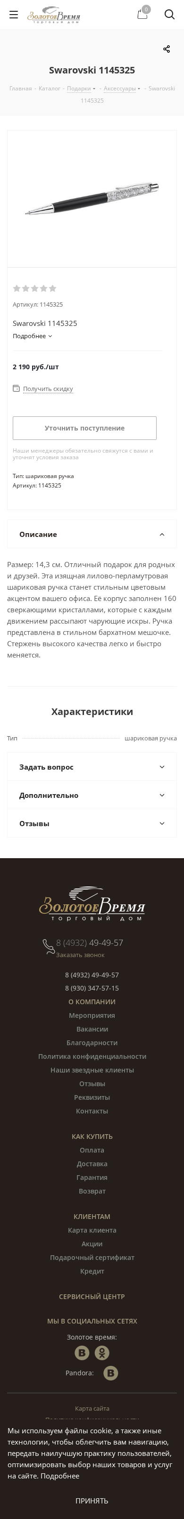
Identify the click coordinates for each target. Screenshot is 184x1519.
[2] (26, 288)
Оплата (92, 1149)
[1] (17, 288)
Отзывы (92, 1083)
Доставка (92, 1163)
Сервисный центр (92, 1296)
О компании (92, 1001)
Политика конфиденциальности (92, 1056)
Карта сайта (92, 1408)
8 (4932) (89, 942)
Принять (92, 1500)
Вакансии (92, 1028)
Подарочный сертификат (92, 1257)
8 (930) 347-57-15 (92, 987)
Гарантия (92, 1177)
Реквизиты (92, 1097)
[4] (44, 288)
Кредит (92, 1271)
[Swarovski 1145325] (92, 198)
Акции (92, 1243)
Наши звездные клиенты (92, 1069)
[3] (35, 288)
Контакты (92, 1110)
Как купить (92, 1136)
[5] (53, 288)
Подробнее (60, 1475)
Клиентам (92, 1216)
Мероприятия (92, 1015)
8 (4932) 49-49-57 (92, 974)
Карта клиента (92, 1230)
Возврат (92, 1190)
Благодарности (92, 1042)
